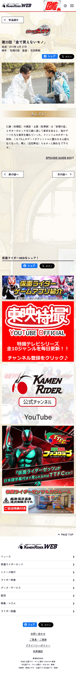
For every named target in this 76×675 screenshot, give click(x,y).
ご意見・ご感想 (38, 639)
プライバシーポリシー (38, 645)
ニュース (6, 556)
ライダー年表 (8, 580)
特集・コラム (8, 603)
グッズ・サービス (11, 587)
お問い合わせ (38, 633)
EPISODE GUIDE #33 (59, 157)
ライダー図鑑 (8, 611)
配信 (3, 595)
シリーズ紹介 (8, 572)
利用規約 (38, 651)
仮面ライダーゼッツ (12, 564)
